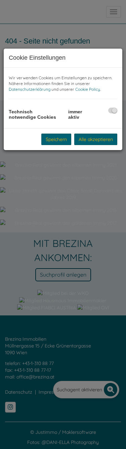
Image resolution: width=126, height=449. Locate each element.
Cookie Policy (87, 89)
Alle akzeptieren (96, 139)
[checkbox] (112, 110)
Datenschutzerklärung (29, 89)
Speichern (56, 139)
